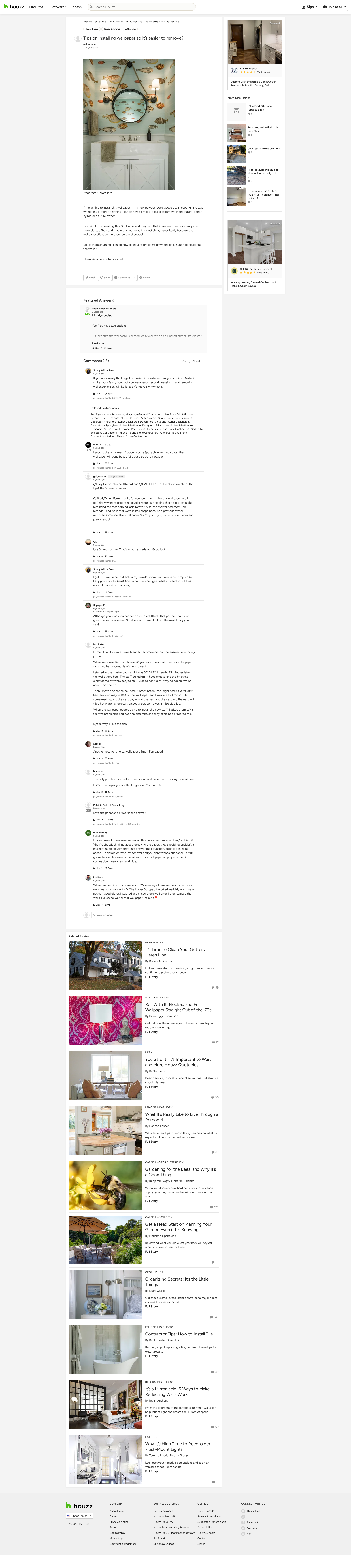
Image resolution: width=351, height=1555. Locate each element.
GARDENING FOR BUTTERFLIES (164, 1162)
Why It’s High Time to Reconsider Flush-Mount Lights (177, 1446)
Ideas (76, 7)
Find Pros (36, 7)
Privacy (114, 1522)
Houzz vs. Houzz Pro (165, 1516)
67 (217, 1152)
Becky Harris (157, 1071)
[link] (98, 343)
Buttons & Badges (164, 1543)
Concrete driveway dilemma (264, 148)
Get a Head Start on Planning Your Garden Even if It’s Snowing (178, 1226)
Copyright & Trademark (123, 1543)
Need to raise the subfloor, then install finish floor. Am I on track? (263, 195)
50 (217, 1427)
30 (217, 1097)
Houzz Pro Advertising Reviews (171, 1527)
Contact (202, 1538)
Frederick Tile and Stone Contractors (168, 429)
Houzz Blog (253, 1511)
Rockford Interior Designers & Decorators (129, 421)
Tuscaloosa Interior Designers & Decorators (131, 418)
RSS (249, 1533)
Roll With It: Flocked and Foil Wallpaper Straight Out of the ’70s (178, 1007)
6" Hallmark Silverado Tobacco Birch (260, 108)
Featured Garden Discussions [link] (162, 21)
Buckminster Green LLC (164, 1340)
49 (217, 1372)
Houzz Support (206, 1532)
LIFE (147, 1052)
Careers (114, 1516)
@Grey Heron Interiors (107, 484)
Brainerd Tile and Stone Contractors (126, 436)
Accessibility (204, 1527)
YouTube (252, 1528)
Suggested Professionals (211, 1522)
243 (216, 1317)
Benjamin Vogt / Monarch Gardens (171, 1181)
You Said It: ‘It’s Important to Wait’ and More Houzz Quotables (178, 1062)
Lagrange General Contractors (144, 414)
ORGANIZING (153, 1272)
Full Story (151, 977)
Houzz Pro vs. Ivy (163, 1522)
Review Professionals (209, 1516)
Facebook (252, 1522)
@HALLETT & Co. (150, 484)
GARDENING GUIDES (158, 1217)
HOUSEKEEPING (155, 942)
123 (216, 1207)
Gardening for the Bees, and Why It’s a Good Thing (180, 1171)
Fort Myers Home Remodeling (108, 414)
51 (217, 1482)
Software (57, 7)
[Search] (91, 7)
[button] (147, 329)
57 (217, 1262)
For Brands (160, 1538)
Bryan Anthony (158, 1400)
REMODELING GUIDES (158, 1107)
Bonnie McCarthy (160, 961)
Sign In (201, 1543)
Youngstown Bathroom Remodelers (124, 429)
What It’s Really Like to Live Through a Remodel (181, 1117)
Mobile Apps (117, 1538)
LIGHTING (151, 1437)
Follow (146, 277)
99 (217, 987)
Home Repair (92, 29)
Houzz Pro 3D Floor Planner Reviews (174, 1532)
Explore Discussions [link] (94, 21)
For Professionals (163, 1511)
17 (217, 1042)
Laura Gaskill (157, 1290)
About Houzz (117, 1511)
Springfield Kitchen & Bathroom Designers (129, 425)
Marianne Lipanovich (162, 1236)
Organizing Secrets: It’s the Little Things (177, 1281)
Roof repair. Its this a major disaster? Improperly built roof (263, 173)
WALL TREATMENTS (157, 997)
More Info (106, 193)
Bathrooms (130, 29)
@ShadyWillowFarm (106, 498)
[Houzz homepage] (14, 6)
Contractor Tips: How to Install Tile (179, 1334)
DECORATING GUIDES (158, 1382)
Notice (125, 1522)
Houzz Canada (205, 1511)
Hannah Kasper (159, 1126)
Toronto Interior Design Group (168, 1455)
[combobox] (142, 7)
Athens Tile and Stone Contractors (138, 432)
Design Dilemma (111, 29)
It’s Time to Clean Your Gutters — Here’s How (178, 952)
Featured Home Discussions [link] (126, 21)
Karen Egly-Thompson (163, 1016)
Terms (113, 1527)
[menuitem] (37, 7)
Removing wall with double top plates (263, 129)
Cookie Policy (117, 1532)
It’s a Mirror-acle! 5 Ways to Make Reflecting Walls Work (177, 1391)
